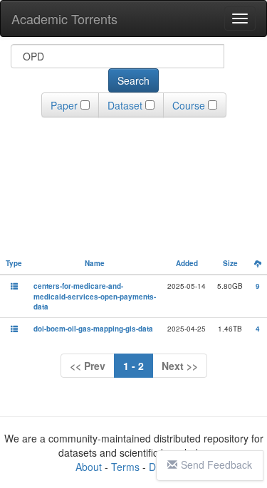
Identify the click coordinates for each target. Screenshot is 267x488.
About (88, 467)
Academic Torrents (64, 18)
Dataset (125, 105)
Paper (64, 105)
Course (188, 105)
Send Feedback (216, 464)
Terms (125, 467)
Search (133, 80)
